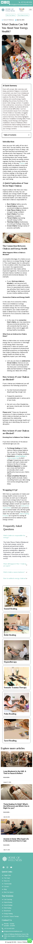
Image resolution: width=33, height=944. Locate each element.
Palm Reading (10, 714)
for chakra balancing (17, 457)
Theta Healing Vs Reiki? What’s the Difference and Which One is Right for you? (16, 806)
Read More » (6, 777)
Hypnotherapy (10, 662)
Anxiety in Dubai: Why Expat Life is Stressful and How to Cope (16, 840)
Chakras (22, 163)
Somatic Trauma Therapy (15, 687)
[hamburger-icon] (30, 9)
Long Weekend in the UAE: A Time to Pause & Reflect (14, 772)
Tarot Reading (10, 740)
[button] (28, 135)
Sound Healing (10, 609)
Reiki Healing (10, 635)
